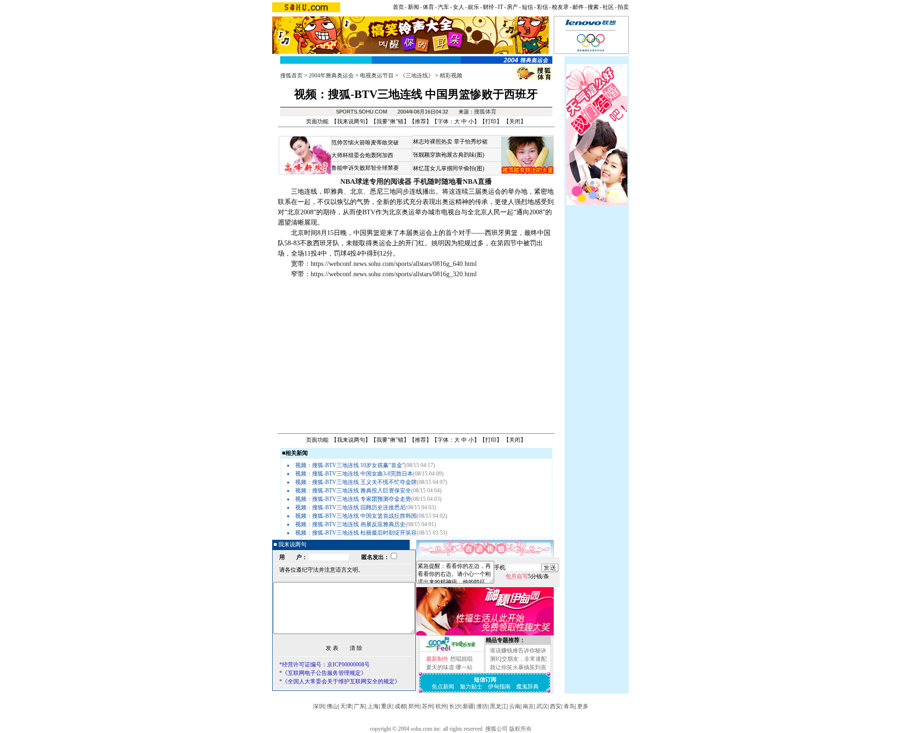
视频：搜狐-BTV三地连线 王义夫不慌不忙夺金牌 (356, 482)
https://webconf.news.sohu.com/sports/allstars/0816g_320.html (394, 274)
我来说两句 (351, 121)
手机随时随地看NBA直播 (452, 181)
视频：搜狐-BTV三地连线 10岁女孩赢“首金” (350, 465)
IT (500, 7)
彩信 (542, 7)
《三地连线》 (417, 75)
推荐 (420, 121)
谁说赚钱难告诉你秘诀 (518, 650)
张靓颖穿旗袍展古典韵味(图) (448, 154)
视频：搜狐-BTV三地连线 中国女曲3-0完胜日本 (354, 473)
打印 (490, 121)
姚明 (437, 243)
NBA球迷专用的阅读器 (376, 181)
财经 (488, 7)
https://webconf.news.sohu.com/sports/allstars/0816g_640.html (394, 263)
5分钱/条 (527, 576)
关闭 (514, 121)
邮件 (578, 7)
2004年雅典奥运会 (331, 75)
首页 (398, 7)
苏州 (427, 706)
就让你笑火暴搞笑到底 (518, 667)
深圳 (318, 706)
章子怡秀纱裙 (471, 141)
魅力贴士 (471, 686)
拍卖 (623, 7)
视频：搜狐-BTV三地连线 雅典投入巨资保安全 (353, 490)
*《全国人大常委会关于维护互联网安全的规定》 (339, 681)
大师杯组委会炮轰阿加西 (362, 155)
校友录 (560, 7)
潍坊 (482, 706)
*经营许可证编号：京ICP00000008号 (324, 664)
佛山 (332, 706)
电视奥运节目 (377, 75)
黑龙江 (498, 706)
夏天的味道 (440, 667)
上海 (373, 706)
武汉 (542, 706)
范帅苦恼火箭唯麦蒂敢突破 (365, 142)
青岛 (569, 706)
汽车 (443, 7)
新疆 (468, 706)
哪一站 (464, 667)
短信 (527, 7)
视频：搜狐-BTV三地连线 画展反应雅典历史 (350, 524)
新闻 (413, 7)
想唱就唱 (461, 659)
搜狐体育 (485, 111)
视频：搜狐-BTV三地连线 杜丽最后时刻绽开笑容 (356, 532)
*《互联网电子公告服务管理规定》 (323, 673)
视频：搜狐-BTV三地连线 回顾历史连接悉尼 (350, 507)
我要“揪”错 (390, 121)
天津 (345, 706)
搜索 (593, 7)
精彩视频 (451, 75)
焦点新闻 (443, 686)
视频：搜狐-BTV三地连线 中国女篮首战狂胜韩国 (356, 516)
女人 (458, 7)
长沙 (454, 706)
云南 (514, 706)
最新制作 (437, 659)
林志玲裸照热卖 (432, 141)
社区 (608, 7)
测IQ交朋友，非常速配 (518, 659)
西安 (555, 706)
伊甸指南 (499, 686)
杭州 (441, 706)
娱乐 (473, 7)
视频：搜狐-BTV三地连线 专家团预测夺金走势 (353, 499)
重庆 (386, 706)
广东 (359, 706)
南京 (528, 706)
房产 (512, 7)
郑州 (414, 706)
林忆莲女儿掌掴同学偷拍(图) (448, 168)
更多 (582, 706)
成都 (400, 706)
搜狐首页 (291, 75)
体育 (428, 7)
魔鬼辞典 (527, 686)
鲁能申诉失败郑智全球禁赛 (365, 168)
